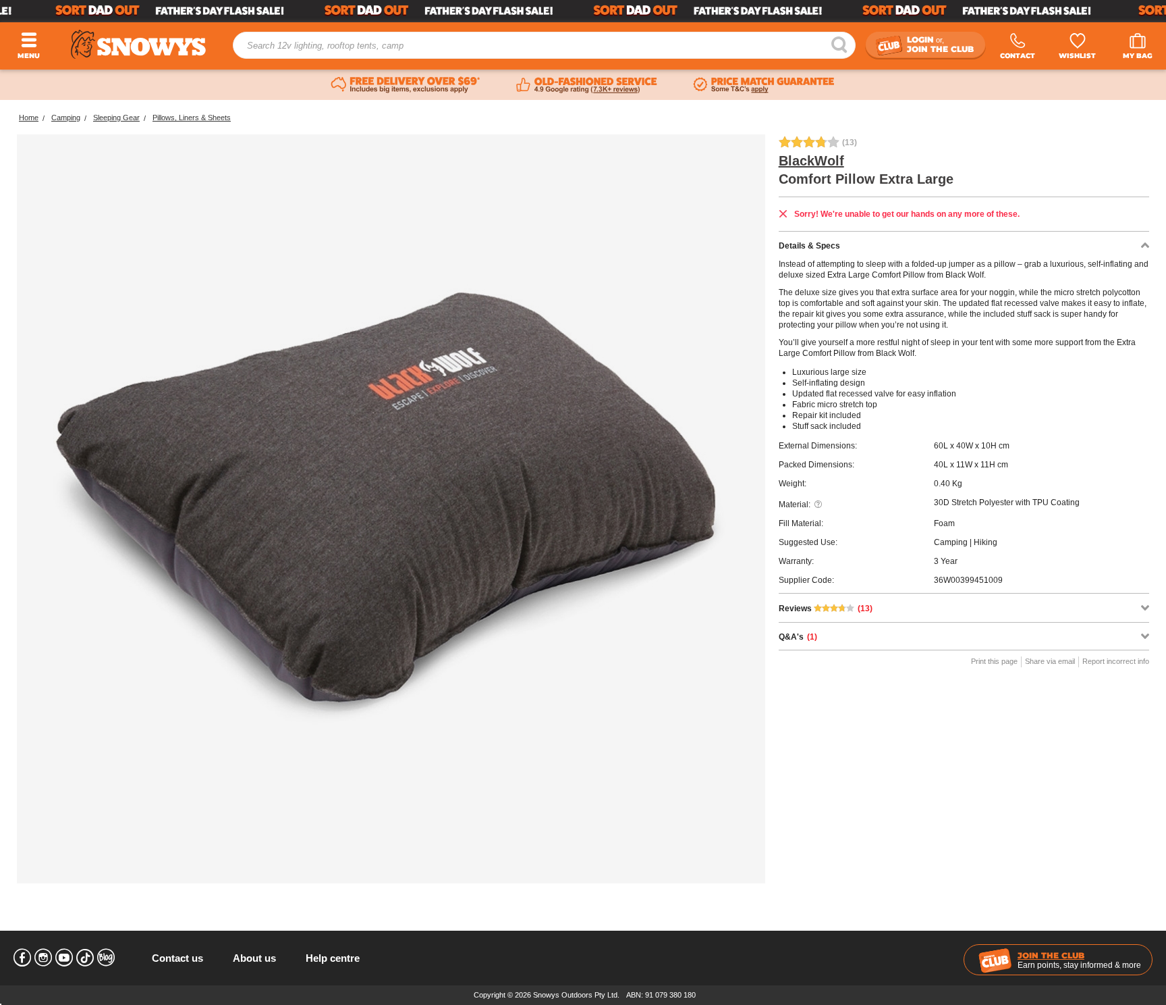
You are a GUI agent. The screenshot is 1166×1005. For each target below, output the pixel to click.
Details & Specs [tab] (809, 246)
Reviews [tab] (825, 608)
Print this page (994, 661)
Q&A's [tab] (798, 637)
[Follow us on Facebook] (22, 958)
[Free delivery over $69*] (405, 85)
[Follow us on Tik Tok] (85, 958)
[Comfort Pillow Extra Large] (391, 508)
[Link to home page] (138, 44)
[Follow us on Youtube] (64, 958)
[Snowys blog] (106, 958)
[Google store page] (587, 85)
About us (254, 958)
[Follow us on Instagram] (43, 958)
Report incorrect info (1115, 661)
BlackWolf (811, 160)
